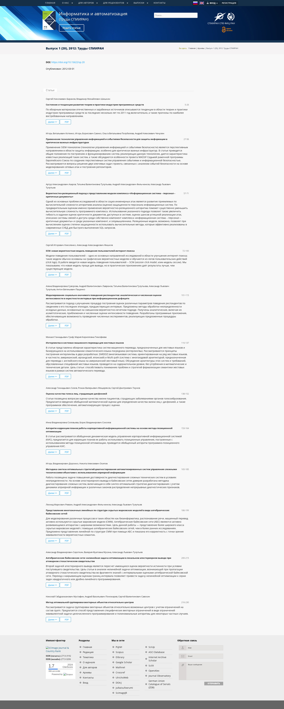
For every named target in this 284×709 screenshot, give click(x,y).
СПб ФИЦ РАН (227, 23)
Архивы (201, 48)
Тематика (88, 657)
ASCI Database (157, 652)
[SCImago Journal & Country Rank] (60, 649)
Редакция (88, 652)
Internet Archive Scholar (157, 659)
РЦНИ (119, 647)
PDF (66, 121)
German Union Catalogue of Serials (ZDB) (159, 684)
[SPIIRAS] (220, 16)
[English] (202, 3)
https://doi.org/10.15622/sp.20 (68, 62)
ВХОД (212, 3)
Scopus (120, 652)
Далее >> (52, 121)
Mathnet (120, 667)
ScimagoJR (121, 692)
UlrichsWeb (122, 677)
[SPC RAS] (231, 17)
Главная (192, 48)
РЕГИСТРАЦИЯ (229, 3)
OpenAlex (154, 670)
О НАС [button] (64, 3)
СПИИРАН (213, 23)
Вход (85, 682)
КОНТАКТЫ (160, 2)
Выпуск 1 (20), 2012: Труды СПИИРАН (222, 48)
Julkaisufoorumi (124, 687)
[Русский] (195, 3)
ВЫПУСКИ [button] (137, 3)
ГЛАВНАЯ (50, 2)
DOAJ (119, 682)
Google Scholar (124, 662)
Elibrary (120, 657)
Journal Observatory (160, 675)
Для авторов (90, 667)
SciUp (152, 647)
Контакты (88, 677)
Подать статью (72, 27)
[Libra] (49, 20)
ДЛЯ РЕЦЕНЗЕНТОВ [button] (112, 3)
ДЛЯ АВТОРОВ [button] (84, 3)
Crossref (120, 672)
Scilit (151, 665)
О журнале (89, 662)
